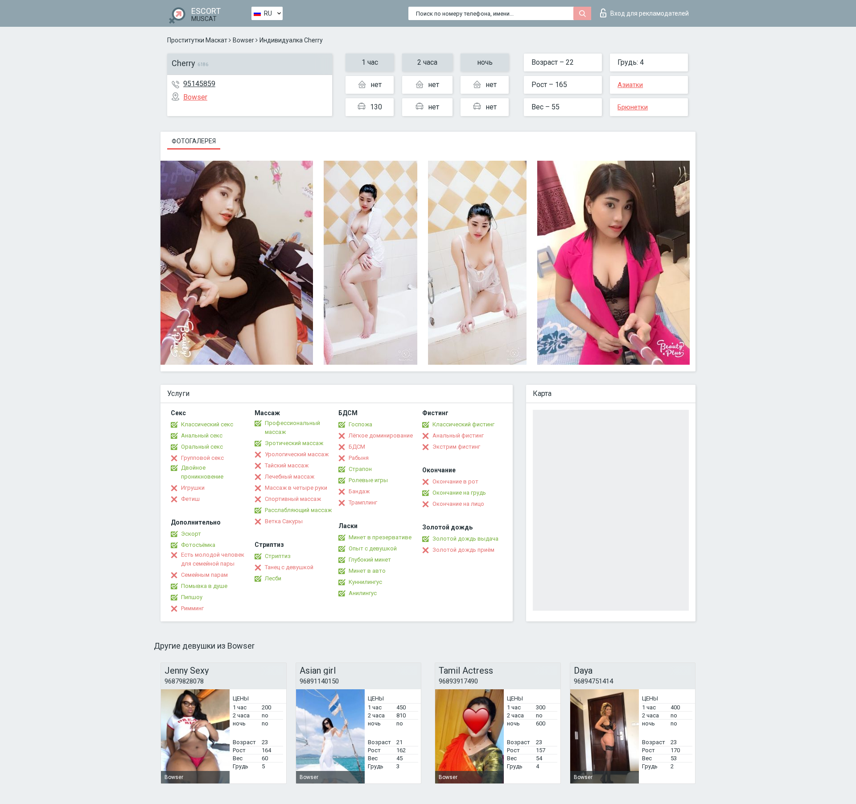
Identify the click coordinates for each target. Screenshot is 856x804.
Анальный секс (201, 435)
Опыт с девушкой (373, 548)
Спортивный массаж (293, 499)
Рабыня (359, 457)
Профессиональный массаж (292, 427)
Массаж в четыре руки (296, 487)
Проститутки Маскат (197, 40)
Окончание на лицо (458, 503)
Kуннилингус (365, 582)
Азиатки (630, 85)
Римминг (192, 608)
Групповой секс (202, 457)
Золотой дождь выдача (465, 538)
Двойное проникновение (202, 472)
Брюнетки (632, 107)
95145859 (199, 83)
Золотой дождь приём (463, 549)
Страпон (360, 469)
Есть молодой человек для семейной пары (212, 559)
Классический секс (207, 424)
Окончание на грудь (459, 492)
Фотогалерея (194, 141)
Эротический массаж (294, 443)
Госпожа (360, 424)
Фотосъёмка (198, 545)
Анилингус (363, 593)
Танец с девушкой (289, 567)
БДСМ (357, 446)
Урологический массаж (297, 454)
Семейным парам (204, 574)
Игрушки (193, 487)
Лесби (273, 578)
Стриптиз (278, 556)
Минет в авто (367, 570)
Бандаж (359, 491)
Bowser (243, 40)
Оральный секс (202, 446)
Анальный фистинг (458, 435)
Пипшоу (191, 597)
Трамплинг (363, 502)
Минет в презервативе (380, 537)
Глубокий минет (370, 559)
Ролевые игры (368, 480)
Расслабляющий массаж (298, 510)
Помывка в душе (204, 586)
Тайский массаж (287, 465)
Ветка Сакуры (284, 521)
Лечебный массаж (289, 476)
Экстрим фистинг (456, 446)
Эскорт (191, 533)
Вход (649, 13)
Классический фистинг (463, 424)
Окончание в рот (455, 481)
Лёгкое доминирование (381, 435)
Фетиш (190, 499)
